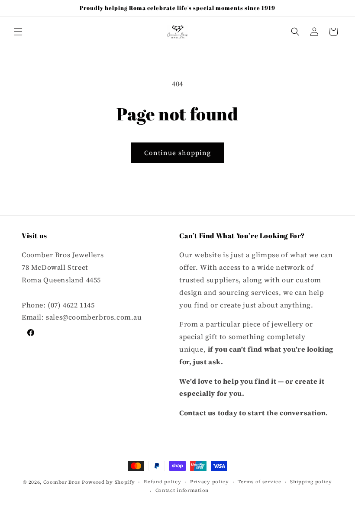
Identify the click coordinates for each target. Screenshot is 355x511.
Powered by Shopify (108, 482)
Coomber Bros (61, 482)
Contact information (182, 490)
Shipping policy (311, 482)
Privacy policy (209, 482)
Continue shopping (177, 152)
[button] (18, 31)
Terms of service (259, 482)
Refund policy (162, 482)
